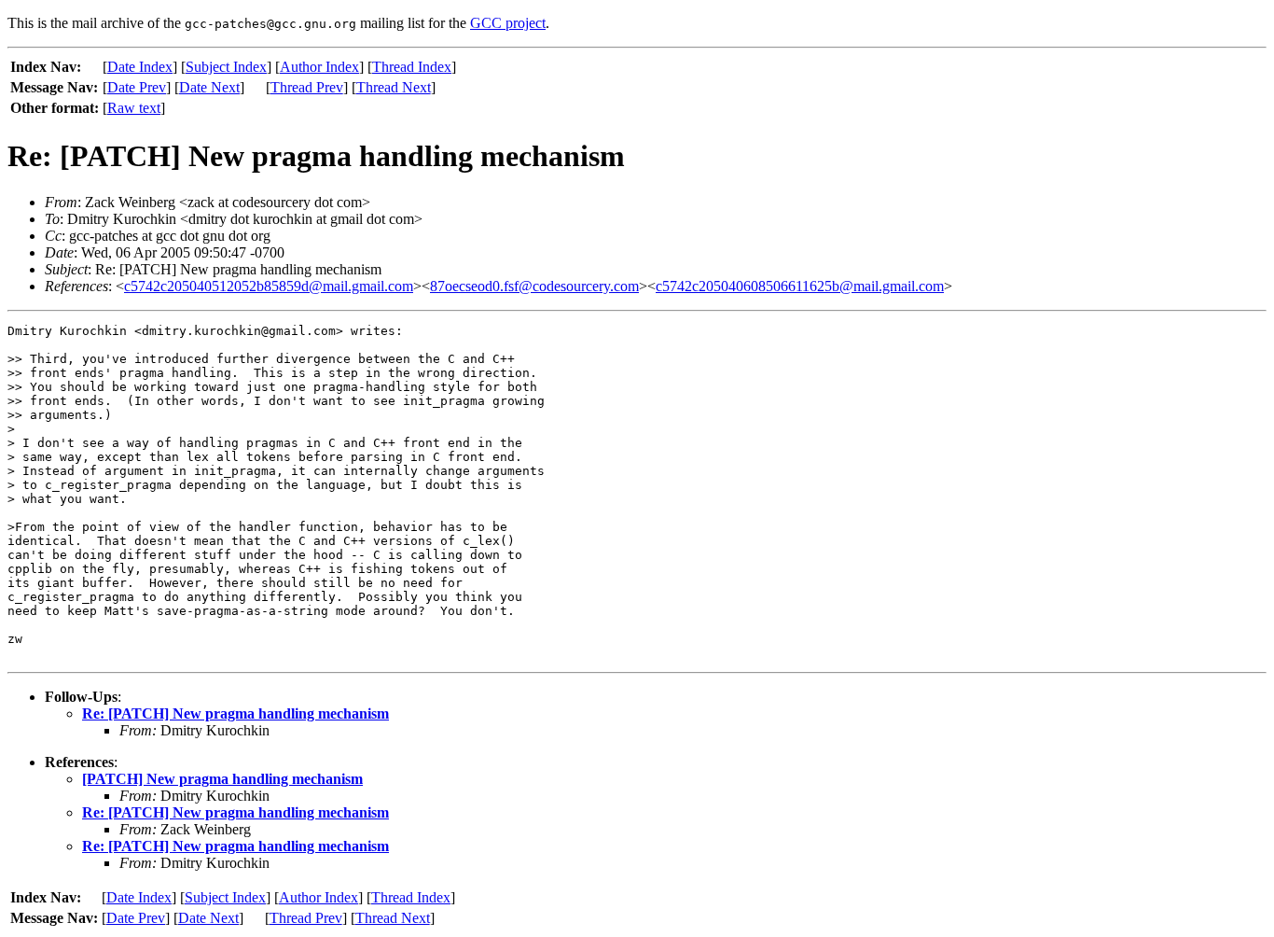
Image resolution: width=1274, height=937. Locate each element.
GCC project (508, 23)
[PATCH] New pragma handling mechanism (222, 779)
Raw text (133, 108)
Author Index (319, 67)
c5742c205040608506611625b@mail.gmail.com (800, 286)
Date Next (209, 87)
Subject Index (226, 67)
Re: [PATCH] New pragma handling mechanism (235, 713)
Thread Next (393, 87)
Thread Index (411, 67)
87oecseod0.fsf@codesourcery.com (534, 286)
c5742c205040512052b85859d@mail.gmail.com (268, 286)
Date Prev (136, 87)
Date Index (140, 67)
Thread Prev (306, 87)
